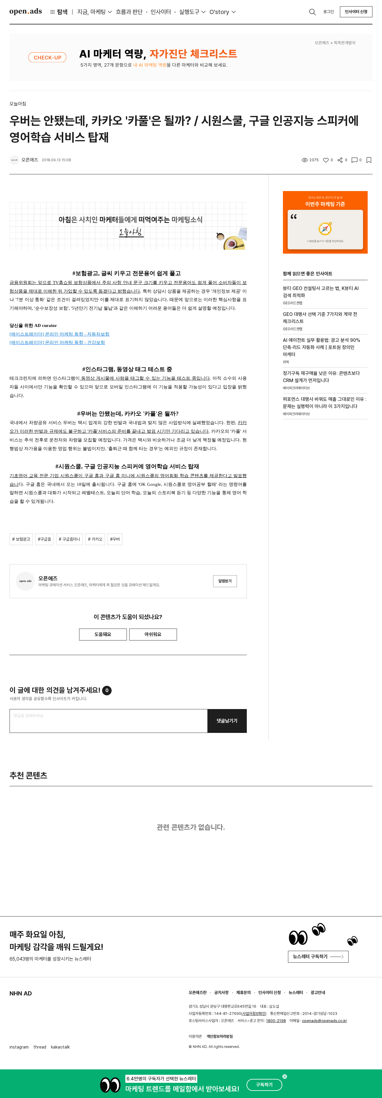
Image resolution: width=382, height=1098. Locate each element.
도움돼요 (103, 634)
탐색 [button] (62, 11)
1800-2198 (276, 1020)
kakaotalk (60, 1047)
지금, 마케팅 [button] (91, 11)
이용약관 (195, 1036)
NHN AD (21, 993)
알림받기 (225, 581)
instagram (19, 1047)
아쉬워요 (153, 634)
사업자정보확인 (253, 1013)
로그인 (328, 11)
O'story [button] (219, 11)
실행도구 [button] (189, 11)
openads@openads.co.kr (324, 1020)
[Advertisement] (325, 525)
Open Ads (26, 11)
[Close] (284, 1076)
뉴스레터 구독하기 (310, 956)
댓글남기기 (227, 721)
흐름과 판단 (129, 11)
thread (39, 1047)
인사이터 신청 (356, 11)
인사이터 (161, 11)
